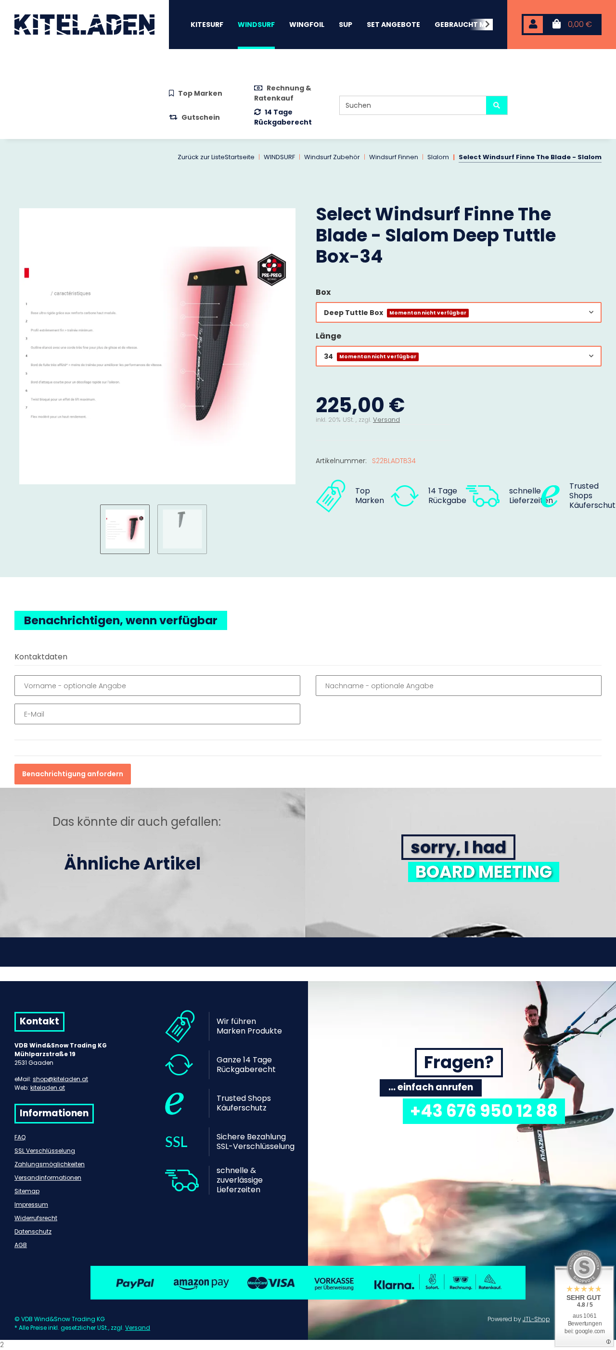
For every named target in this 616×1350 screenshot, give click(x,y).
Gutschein (200, 117)
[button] (533, 24)
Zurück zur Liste (201, 157)
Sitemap (26, 1191)
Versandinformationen (47, 1177)
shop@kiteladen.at (60, 1079)
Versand (386, 419)
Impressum (31, 1204)
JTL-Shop (536, 1319)
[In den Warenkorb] (22, 198)
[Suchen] (496, 105)
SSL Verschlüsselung (44, 1151)
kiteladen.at (47, 1088)
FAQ (20, 1137)
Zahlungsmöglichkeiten (49, 1164)
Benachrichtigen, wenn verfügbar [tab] (121, 620)
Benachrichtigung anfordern (72, 774)
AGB (20, 1245)
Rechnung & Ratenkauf (282, 93)
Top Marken (200, 93)
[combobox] (459, 312)
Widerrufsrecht (35, 1218)
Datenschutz (32, 1231)
